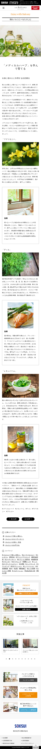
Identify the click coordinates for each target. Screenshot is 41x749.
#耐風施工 (22, 568)
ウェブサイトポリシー (28, 743)
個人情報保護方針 (26, 738)
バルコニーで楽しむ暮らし (13, 536)
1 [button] (6, 659)
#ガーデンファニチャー (10, 564)
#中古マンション (16, 566)
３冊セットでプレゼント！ (26, 593)
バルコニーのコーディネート (14, 539)
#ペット (34, 562)
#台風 (16, 568)
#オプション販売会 (23, 559)
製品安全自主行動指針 (9, 743)
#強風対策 (34, 559)
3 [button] (13, 659)
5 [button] (19, 659)
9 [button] (31, 659)
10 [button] (35, 659)
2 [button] (9, 659)
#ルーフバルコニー (28, 555)
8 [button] (28, 659)
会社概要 (5, 738)
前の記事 (14, 519)
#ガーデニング (16, 562)
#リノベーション (28, 566)
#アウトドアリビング (23, 557)
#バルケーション (17, 571)
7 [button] (25, 659)
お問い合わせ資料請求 (35, 7)
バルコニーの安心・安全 (13, 542)
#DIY (11, 568)
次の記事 (27, 519)
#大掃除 (21, 564)
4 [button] (16, 659)
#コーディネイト (10, 559)
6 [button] (22, 659)
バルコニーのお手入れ (12, 545)
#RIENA (12, 557)
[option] (10, 646)
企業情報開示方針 (7, 740)
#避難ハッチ (26, 562)
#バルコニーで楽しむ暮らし (11, 555)
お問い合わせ (26, 609)
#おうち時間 (31, 568)
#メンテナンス (30, 564)
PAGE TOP (35, 747)
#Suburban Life (29, 571)
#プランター (6, 562)
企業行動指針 (25, 740)
